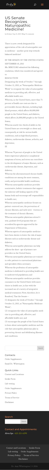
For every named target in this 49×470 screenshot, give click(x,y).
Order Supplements (13, 359)
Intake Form (10, 379)
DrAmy (9, 34)
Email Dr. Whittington (14, 363)
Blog (23, 34)
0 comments (30, 34)
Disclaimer (9, 402)
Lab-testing (10, 383)
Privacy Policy (11, 393)
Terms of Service (12, 397)
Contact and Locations (14, 374)
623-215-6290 (21, 433)
